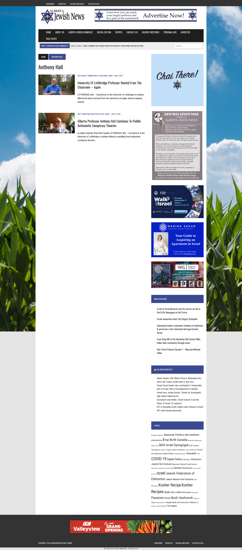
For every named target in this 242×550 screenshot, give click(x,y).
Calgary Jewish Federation (175, 450)
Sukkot (153, 502)
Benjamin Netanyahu (195, 440)
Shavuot (196, 498)
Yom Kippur (172, 506)
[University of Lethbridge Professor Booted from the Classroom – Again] (56, 93)
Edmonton (187, 459)
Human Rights (93, 76)
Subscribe (50, 4)
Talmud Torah (161, 503)
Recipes (118, 32)
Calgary (163, 450)
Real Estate (51, 38)
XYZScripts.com (133, 549)
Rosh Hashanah (182, 498)
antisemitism (156, 440)
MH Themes (68, 543)
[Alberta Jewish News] (64, 16)
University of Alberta (188, 502)
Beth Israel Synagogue (174, 445)
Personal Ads (170, 32)
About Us (59, 32)
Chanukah (191, 453)
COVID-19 (158, 458)
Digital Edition (104, 32)
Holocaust (82, 76)
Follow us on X (94, 4)
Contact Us (132, 32)
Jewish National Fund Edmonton (180, 479)
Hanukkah (178, 468)
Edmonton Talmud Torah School (184, 464)
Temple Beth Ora (172, 502)
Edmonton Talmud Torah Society (162, 468)
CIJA (198, 454)
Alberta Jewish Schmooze (80, 32)
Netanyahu (186, 492)
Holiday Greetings (77, 4)
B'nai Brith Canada (174, 440)
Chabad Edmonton (179, 454)
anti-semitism (192, 434)
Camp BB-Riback (191, 450)
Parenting (194, 492)
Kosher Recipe (170, 485)
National (104, 76)
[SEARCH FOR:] (188, 45)
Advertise (62, 4)
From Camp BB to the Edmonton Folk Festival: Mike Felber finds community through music (178, 341)
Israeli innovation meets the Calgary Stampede (177, 319)
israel (161, 473)
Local (101, 114)
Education (94, 114)
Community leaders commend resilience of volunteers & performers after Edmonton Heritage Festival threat (180, 329)
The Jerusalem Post (164, 369)
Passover (157, 498)
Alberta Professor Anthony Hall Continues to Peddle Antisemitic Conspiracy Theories (109, 123)
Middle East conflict (173, 492)
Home (48, 32)
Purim (167, 498)
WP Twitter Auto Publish (111, 549)
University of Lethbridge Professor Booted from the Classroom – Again (109, 85)
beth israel (155, 446)
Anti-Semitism (83, 114)
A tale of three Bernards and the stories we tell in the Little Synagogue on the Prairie (178, 310)
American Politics (174, 434)
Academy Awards (157, 435)
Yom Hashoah (161, 506)
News (110, 76)
